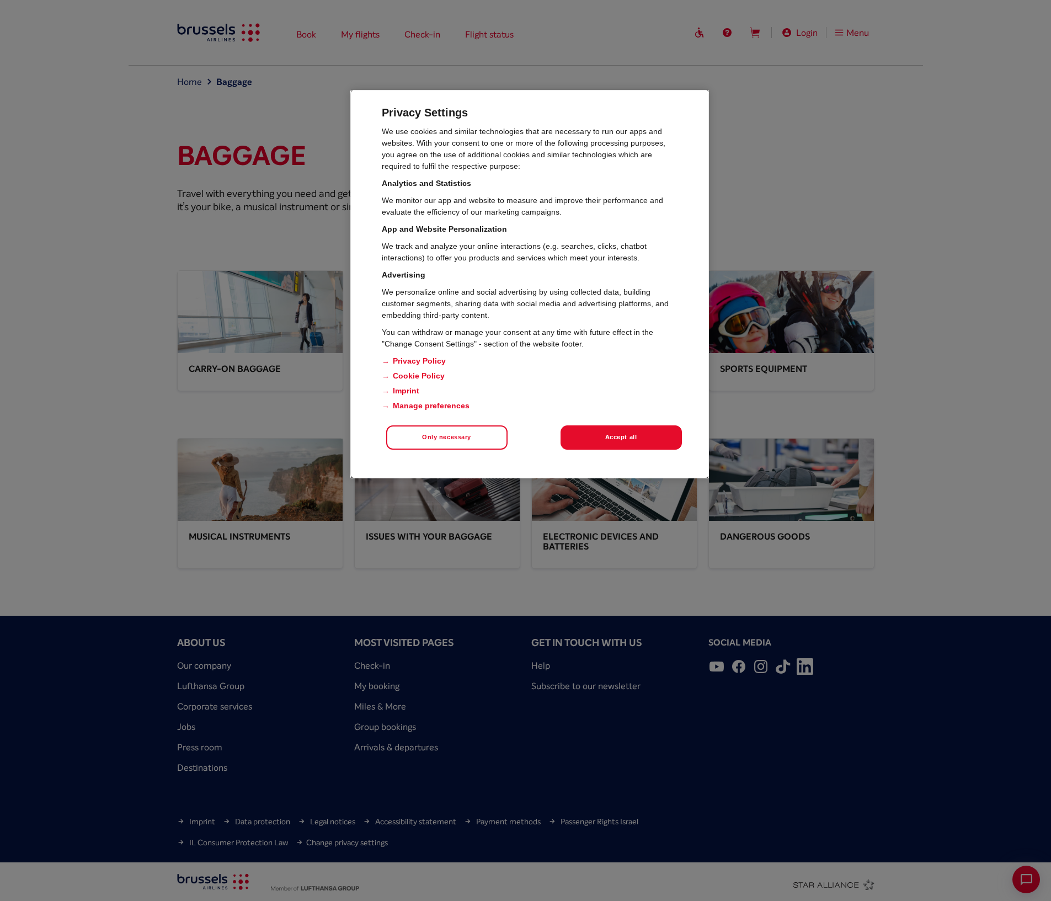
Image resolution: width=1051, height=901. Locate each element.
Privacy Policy (419, 360)
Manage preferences (431, 405)
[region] (529, 284)
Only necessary (446, 437)
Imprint (406, 390)
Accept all (621, 437)
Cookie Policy (419, 375)
